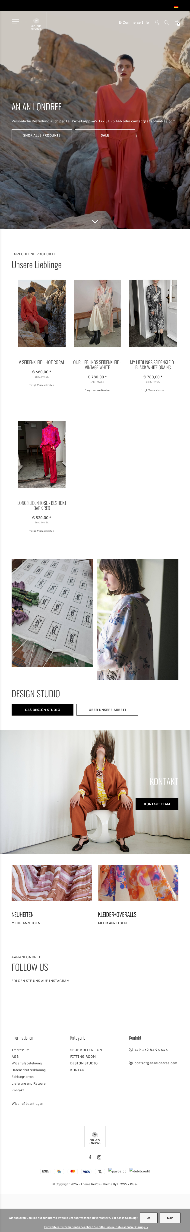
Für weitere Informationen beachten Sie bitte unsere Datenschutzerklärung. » (96, 1227)
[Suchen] (167, 22)
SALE (105, 135)
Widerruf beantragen (27, 1103)
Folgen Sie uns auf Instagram (40, 980)
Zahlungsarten (23, 1076)
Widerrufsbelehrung (27, 1063)
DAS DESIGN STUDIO (42, 709)
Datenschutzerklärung (29, 1070)
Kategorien (78, 1037)
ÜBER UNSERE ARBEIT (107, 709)
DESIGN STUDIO (84, 1063)
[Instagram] (99, 1157)
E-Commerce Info (134, 22)
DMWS (122, 1184)
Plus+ (134, 1184)
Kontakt (18, 1090)
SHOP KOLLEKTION (86, 1049)
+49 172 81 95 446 (151, 1049)
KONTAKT (78, 1070)
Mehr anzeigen (26, 923)
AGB (15, 1056)
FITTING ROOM (83, 1056)
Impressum (20, 1049)
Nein (170, 1218)
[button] (15, 21)
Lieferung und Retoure (29, 1083)
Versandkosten (45, 385)
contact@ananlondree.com (156, 1063)
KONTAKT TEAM (157, 804)
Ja (148, 1218)
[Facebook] (90, 1157)
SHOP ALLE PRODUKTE (41, 135)
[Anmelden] (157, 22)
